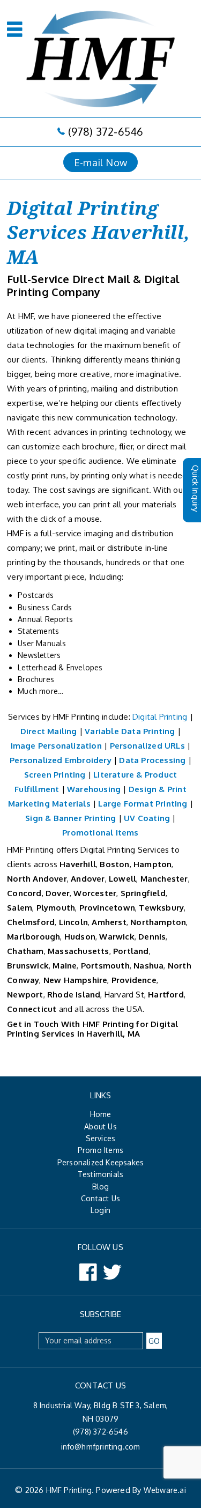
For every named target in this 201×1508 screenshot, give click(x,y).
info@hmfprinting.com (100, 1446)
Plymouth (56, 908)
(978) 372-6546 (105, 131)
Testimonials (100, 1174)
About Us (100, 1126)
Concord (24, 893)
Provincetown (107, 908)
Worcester (94, 893)
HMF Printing (69, 1490)
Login (100, 1210)
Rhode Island (73, 994)
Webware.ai (165, 1490)
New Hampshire (74, 980)
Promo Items (100, 1150)
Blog (100, 1186)
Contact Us (100, 1198)
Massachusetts (78, 951)
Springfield (143, 893)
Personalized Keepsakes (100, 1162)
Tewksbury (161, 908)
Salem (19, 908)
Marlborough (33, 937)
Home (100, 1114)
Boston (114, 864)
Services (101, 1138)
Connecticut (31, 1009)
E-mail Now (100, 162)
